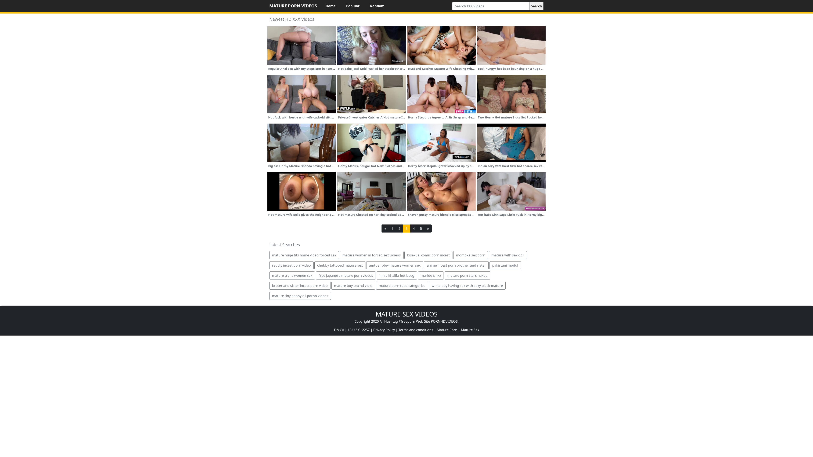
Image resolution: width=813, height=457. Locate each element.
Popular (352, 6)
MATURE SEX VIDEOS (406, 314)
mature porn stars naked (467, 275)
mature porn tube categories (402, 285)
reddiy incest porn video (291, 265)
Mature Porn (447, 330)
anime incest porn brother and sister (456, 265)
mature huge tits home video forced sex (304, 255)
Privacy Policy (384, 330)
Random (377, 6)
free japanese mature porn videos (346, 275)
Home (331, 6)
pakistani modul (505, 265)
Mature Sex (470, 330)
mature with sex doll (508, 255)
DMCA (339, 330)
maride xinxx (431, 275)
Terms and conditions (415, 330)
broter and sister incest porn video (300, 285)
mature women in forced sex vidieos (372, 255)
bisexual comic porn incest (428, 255)
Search (536, 6)
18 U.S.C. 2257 (359, 330)
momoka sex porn (470, 255)
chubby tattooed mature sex (340, 265)
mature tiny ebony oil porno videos (300, 295)
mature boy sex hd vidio (353, 285)
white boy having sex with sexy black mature (467, 285)
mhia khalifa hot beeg (396, 275)
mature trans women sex (292, 275)
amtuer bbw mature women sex (394, 265)
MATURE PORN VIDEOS (293, 6)
